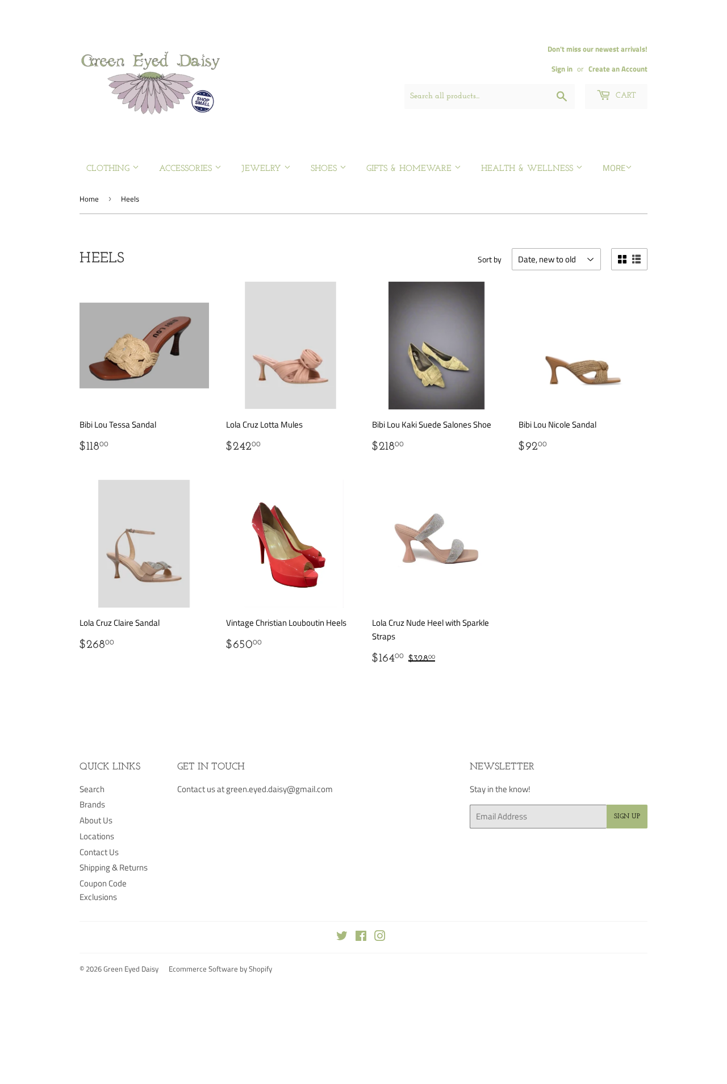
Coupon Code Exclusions (103, 890)
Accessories (187, 169)
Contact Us (99, 852)
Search (92, 789)
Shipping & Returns (114, 867)
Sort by (490, 259)
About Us (96, 820)
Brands (92, 804)
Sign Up (627, 816)
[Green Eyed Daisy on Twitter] (342, 937)
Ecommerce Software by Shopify (220, 968)
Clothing (109, 169)
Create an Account (617, 69)
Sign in (562, 69)
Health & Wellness (528, 169)
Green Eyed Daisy (130, 968)
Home (89, 198)
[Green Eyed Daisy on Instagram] (380, 937)
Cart (624, 95)
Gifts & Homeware (410, 169)
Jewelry (262, 169)
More (614, 167)
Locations (97, 836)
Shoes (325, 169)
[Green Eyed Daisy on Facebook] (361, 937)
